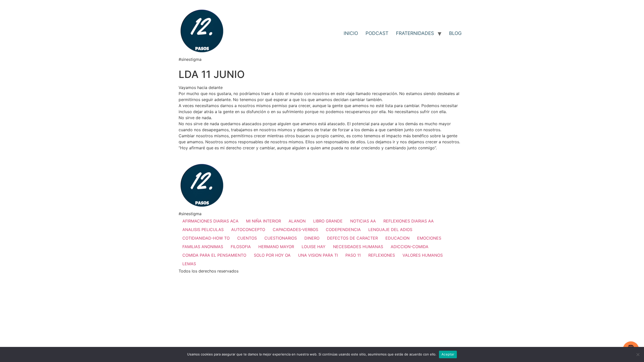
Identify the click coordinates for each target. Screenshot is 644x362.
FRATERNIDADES (415, 33)
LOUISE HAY (314, 246)
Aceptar (447, 354)
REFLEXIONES (381, 255)
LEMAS (189, 263)
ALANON (297, 220)
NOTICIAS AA (363, 220)
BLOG (455, 33)
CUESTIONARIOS (280, 238)
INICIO (351, 33)
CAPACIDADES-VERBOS (295, 229)
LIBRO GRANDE (328, 220)
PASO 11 (353, 255)
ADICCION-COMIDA (409, 246)
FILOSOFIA (241, 246)
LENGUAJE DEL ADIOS (390, 229)
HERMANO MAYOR (276, 246)
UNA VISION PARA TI (318, 255)
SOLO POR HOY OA (272, 255)
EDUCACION (397, 238)
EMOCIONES (429, 238)
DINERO (311, 238)
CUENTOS (247, 238)
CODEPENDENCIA (343, 229)
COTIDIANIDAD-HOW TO (206, 238)
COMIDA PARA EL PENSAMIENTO (214, 255)
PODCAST (377, 33)
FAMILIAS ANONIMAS (202, 246)
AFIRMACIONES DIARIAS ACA (210, 220)
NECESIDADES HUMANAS (358, 246)
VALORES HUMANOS (423, 255)
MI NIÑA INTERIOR (263, 220)
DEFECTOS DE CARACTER (352, 238)
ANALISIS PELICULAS (203, 229)
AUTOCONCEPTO (248, 229)
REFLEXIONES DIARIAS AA (408, 220)
